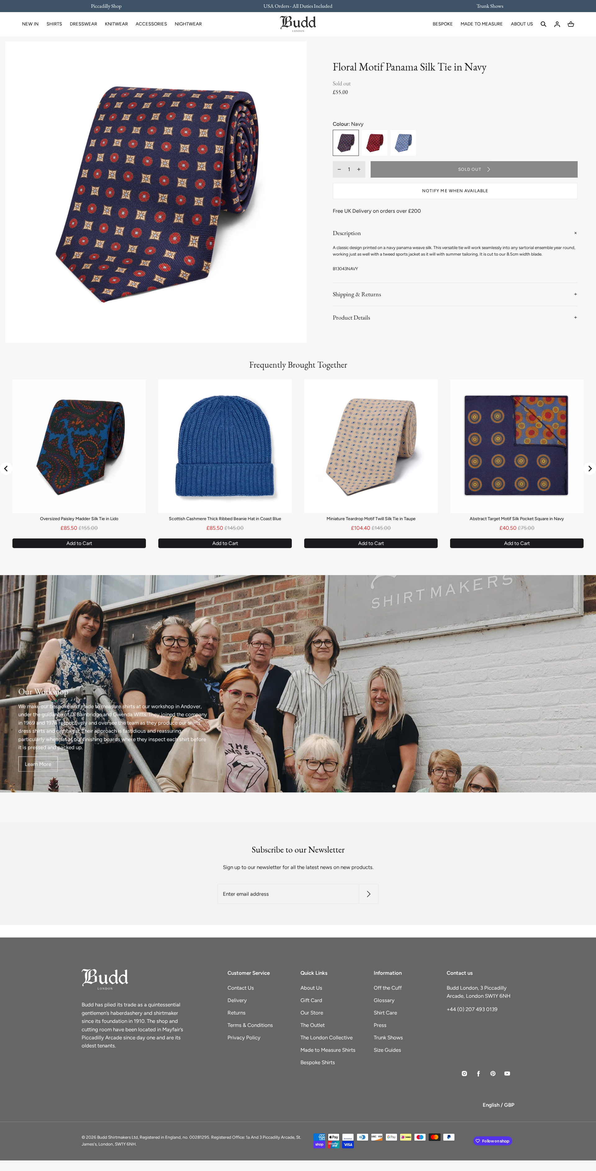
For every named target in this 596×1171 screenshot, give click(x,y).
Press (380, 1025)
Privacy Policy (244, 1037)
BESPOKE (443, 24)
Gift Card (311, 1000)
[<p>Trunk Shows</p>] (486, 6)
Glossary (384, 1000)
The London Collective (326, 1037)
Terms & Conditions (250, 1025)
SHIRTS (54, 24)
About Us (311, 988)
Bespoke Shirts (317, 1062)
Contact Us (241, 988)
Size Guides (387, 1050)
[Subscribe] (368, 894)
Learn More (38, 764)
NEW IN (30, 24)
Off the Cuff (388, 988)
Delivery (237, 1000)
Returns (237, 1013)
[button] (543, 24)
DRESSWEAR (83, 24)
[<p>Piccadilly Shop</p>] (110, 6)
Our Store (311, 1013)
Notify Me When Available (455, 190)
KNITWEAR (116, 24)
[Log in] (557, 24)
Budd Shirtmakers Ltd (117, 1137)
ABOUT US (522, 24)
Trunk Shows (388, 1037)
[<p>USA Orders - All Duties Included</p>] (298, 6)
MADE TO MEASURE (482, 24)
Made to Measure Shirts (327, 1050)
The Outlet (312, 1025)
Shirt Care (385, 1013)
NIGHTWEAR (188, 24)
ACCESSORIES (151, 24)
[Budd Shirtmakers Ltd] (298, 24)
